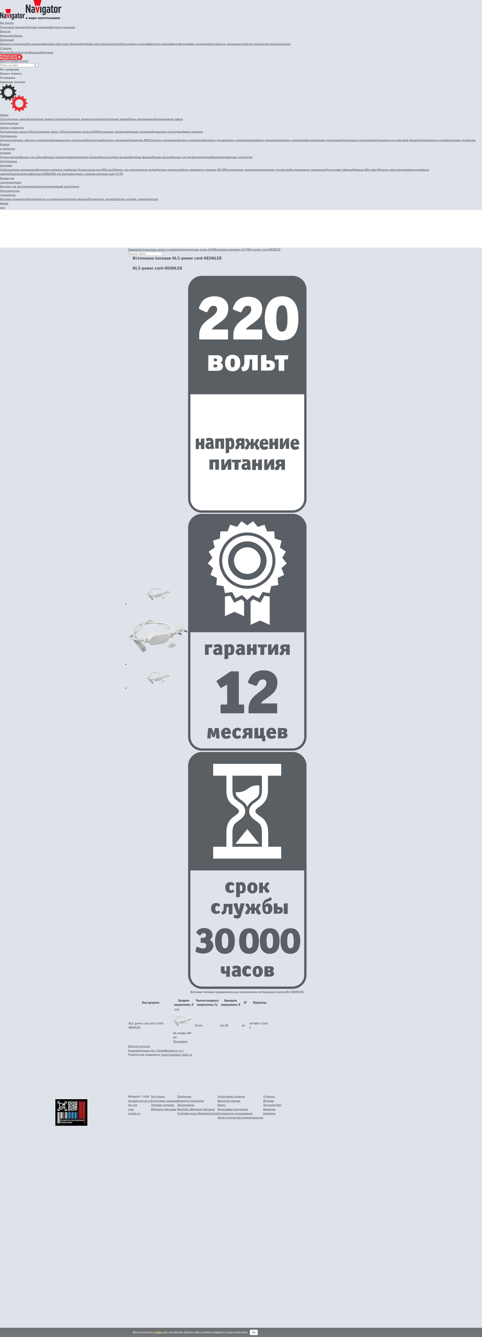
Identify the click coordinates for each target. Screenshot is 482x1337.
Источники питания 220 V (231, 249)
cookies (157, 1332)
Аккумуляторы (202, 157)
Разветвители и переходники (47, 199)
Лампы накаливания (141, 119)
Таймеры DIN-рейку (365, 170)
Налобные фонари (140, 157)
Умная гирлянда (192, 131)
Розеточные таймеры (339, 170)
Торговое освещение (115, 140)
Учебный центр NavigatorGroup (101, 44)
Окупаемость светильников (227, 44)
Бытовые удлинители (14, 199)
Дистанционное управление (307, 170)
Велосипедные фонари (114, 157)
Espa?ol (4, 61)
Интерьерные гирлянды (111, 131)
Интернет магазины (62, 27)
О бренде (6, 48)
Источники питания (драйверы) (57, 170)
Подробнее (180, 1041)
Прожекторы (94, 140)
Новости (5, 31)
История (5, 52)
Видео (175, 44)
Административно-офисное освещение (25, 140)
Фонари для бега (182, 157)
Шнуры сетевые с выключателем (137, 199)
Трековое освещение (163, 140)
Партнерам (7, 40)
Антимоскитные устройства (271, 170)
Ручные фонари (10, 157)
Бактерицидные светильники (324, 140)
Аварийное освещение (264, 140)
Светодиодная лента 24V (16, 131)
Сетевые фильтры (77, 199)
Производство (20, 52)
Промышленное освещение (68, 140)
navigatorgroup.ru (139, 1101)
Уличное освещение (292, 140)
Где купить (7, 23)
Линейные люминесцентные (85, 119)
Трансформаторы (20, 174)
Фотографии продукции (194, 44)
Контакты (47, 52)
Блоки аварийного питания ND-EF (203, 170)
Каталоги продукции (13, 44)
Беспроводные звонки (239, 170)
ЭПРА (46, 174)
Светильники (8, 136)
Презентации (35, 44)
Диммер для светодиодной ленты (134, 170)
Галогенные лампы (116, 119)
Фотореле (37, 174)
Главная (133, 249)
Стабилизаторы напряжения (18, 170)
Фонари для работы (32, 157)
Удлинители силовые (102, 199)
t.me (131, 1109)
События (16, 35)
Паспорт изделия (139, 1046)
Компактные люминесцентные (47, 119)
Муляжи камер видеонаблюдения (399, 170)
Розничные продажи (13, 27)
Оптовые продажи (38, 27)
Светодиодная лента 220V (79, 131)
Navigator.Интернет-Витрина (62, 44)
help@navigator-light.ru (176, 1054)
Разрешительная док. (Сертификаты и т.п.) (156, 1050)
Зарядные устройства (238, 157)
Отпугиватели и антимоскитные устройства (447, 140)
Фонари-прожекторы (58, 157)
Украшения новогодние (167, 131)
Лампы (4, 115)
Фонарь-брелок (161, 157)
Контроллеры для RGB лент (95, 170)
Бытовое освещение (190, 140)
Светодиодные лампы (13, 119)
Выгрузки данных (159, 44)
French (24, 61)
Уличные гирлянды (139, 131)
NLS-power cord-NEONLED (264, 249)
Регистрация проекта (134, 44)
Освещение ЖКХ (139, 140)
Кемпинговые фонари (85, 157)
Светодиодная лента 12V (47, 131)
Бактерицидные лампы (168, 119)
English (14, 61)
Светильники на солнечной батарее (396, 140)
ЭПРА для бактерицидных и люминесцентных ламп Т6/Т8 (86, 174)
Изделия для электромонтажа (19, 186)
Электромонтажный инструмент (58, 186)
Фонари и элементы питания (7, 149)
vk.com (132, 1105)
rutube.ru (134, 1113)
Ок (253, 1332)
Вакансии (35, 52)
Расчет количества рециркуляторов (267, 44)
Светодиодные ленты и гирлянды (159, 249)
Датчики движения (168, 170)
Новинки (5, 35)
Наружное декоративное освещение (226, 140)
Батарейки (218, 157)
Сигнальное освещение (358, 140)
